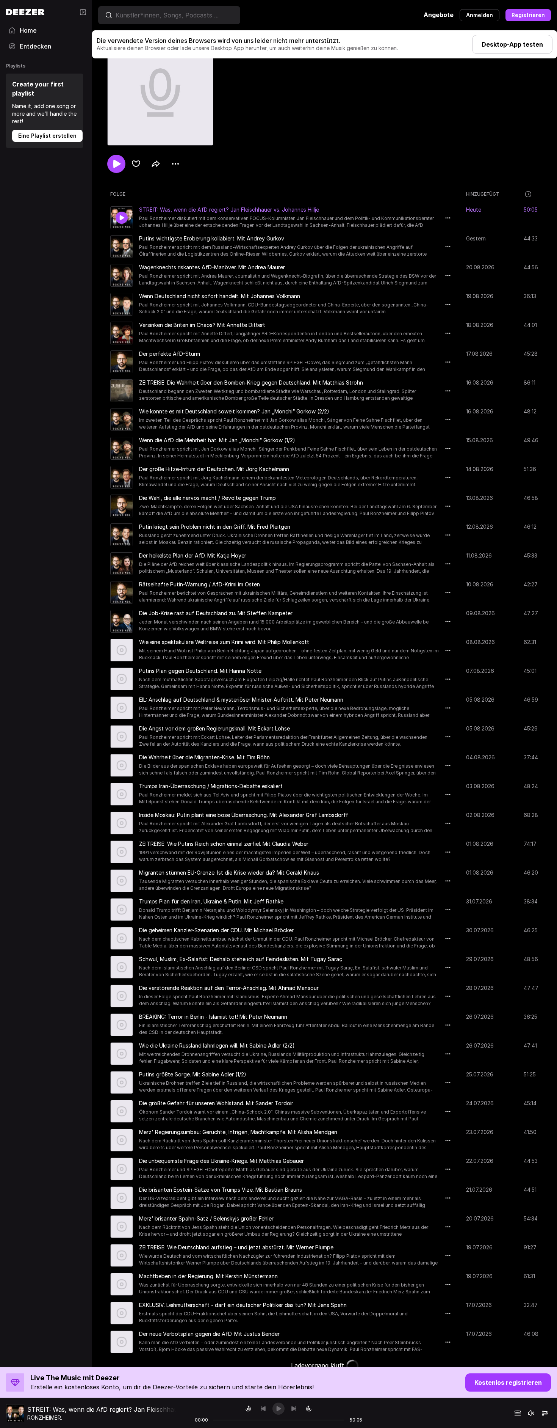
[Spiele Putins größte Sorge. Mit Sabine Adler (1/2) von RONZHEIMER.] (122, 1082)
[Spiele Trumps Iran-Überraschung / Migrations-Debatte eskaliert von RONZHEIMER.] (122, 794)
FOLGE (117, 194)
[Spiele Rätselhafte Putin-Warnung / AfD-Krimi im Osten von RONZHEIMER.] (122, 592)
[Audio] (545, 1413)
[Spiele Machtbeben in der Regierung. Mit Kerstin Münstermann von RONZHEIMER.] (122, 1284)
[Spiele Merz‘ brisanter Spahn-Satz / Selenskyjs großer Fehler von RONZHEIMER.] (122, 1227)
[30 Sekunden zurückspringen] (248, 1409)
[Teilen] (156, 164)
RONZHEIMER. (44, 1417)
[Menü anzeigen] (175, 164)
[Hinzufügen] (136, 164)
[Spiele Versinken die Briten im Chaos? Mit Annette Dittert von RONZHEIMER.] (122, 333)
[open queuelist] (518, 1413)
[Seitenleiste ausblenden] (83, 12)
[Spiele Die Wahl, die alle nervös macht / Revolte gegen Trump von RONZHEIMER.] (122, 506)
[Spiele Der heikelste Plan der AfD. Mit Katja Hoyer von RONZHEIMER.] (122, 564)
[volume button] (531, 1413)
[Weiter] (294, 1409)
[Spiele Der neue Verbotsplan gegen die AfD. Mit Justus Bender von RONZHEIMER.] (122, 1342)
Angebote (439, 15)
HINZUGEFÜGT (482, 194)
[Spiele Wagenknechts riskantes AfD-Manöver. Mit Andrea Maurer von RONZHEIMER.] (122, 275)
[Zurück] (263, 1409)
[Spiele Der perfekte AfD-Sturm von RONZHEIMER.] (122, 362)
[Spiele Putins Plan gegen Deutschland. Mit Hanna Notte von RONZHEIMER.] (122, 679)
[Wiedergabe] (278, 1409)
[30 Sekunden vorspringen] (309, 1409)
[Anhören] (116, 164)
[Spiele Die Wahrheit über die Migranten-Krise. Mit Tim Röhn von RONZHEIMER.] (122, 765)
